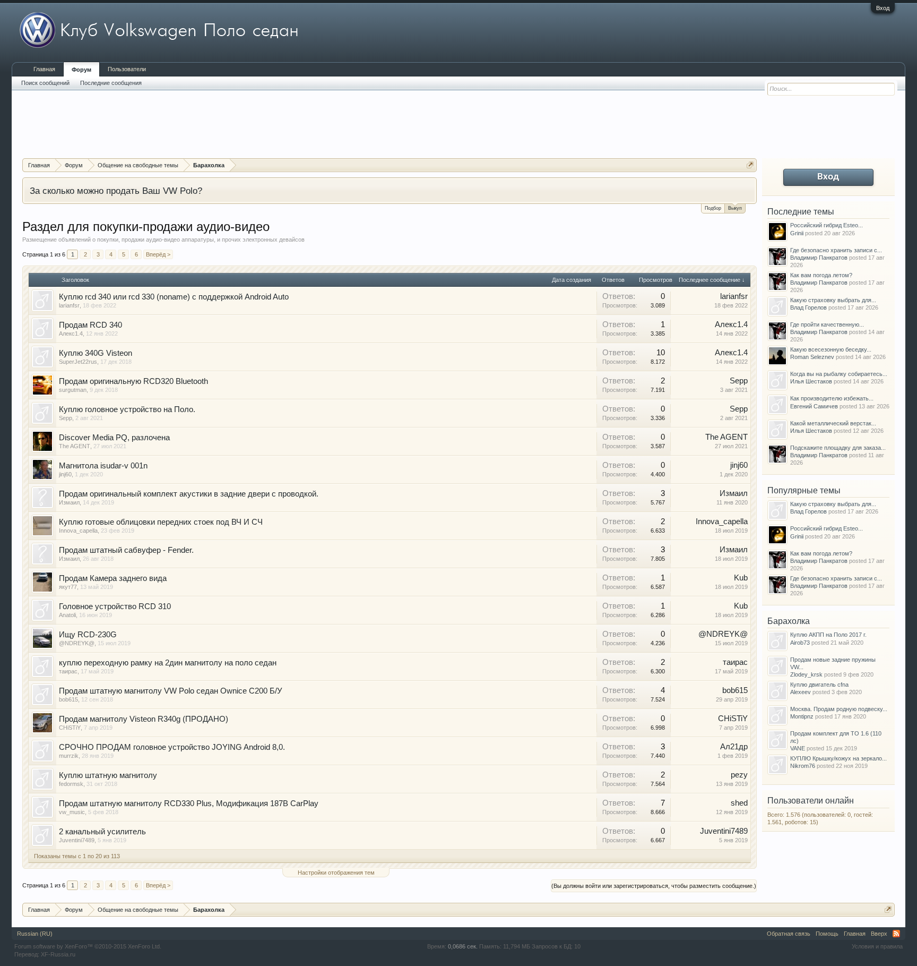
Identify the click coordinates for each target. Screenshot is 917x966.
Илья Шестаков (811, 381)
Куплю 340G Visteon (95, 353)
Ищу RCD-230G (88, 634)
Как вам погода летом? (821, 275)
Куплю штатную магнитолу (108, 775)
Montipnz (802, 716)
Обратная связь (788, 933)
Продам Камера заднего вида (113, 578)
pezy (739, 775)
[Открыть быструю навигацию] (750, 164)
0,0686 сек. (463, 946)
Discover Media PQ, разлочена (114, 437)
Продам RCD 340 (90, 325)
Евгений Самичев (814, 406)
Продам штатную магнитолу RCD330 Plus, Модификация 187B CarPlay (188, 803)
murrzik (69, 756)
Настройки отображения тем (336, 872)
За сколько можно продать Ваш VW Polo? (116, 190)
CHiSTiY (70, 727)
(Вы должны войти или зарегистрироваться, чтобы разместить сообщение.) (653, 886)
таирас (68, 671)
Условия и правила (877, 946)
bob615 (68, 699)
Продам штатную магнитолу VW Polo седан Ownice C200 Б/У (170, 691)
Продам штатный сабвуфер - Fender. (126, 550)
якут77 (68, 587)
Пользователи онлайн (810, 800)
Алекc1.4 (71, 333)
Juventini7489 (76, 840)
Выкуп (735, 208)
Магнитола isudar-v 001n (103, 465)
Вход (882, 8)
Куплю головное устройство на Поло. (127, 409)
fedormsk (71, 784)
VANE (797, 748)
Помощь (827, 933)
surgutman (72, 390)
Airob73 (800, 642)
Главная (44, 69)
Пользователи (127, 69)
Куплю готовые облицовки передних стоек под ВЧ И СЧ (161, 522)
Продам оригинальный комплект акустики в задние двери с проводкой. (188, 494)
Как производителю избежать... (831, 398)
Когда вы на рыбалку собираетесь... (838, 374)
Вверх (879, 933)
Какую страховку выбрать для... (833, 300)
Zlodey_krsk (806, 674)
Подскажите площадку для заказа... (838, 447)
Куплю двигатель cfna (819, 684)
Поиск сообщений (45, 83)
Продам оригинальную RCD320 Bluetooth (133, 381)
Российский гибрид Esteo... (826, 225)
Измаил (69, 502)
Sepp (739, 381)
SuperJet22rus (78, 361)
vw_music (72, 812)
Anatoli (67, 615)
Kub (741, 578)
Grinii (796, 233)
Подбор (713, 208)
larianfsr (69, 305)
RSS (896, 933)
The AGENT (74, 446)
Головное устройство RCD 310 (115, 606)
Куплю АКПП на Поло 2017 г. (828, 634)
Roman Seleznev (812, 357)
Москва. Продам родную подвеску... (838, 709)
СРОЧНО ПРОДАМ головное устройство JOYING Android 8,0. (172, 747)
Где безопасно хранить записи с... (836, 250)
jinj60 (65, 474)
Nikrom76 (802, 766)
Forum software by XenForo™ (87, 946)
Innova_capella (78, 530)
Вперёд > (158, 254)
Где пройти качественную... (827, 324)
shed (739, 803)
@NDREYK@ (76, 643)
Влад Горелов (808, 307)
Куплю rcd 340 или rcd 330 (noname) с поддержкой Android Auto (174, 297)
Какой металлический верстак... (833, 423)
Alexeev (800, 692)
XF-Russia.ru (58, 954)
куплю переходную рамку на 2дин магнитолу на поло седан (167, 663)
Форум (81, 69)
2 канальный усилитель (102, 831)
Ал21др (734, 746)
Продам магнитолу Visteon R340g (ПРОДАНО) (143, 719)
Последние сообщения (111, 83)
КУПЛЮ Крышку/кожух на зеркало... (838, 758)
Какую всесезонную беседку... (830, 349)
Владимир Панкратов (818, 257)
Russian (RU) (35, 933)
